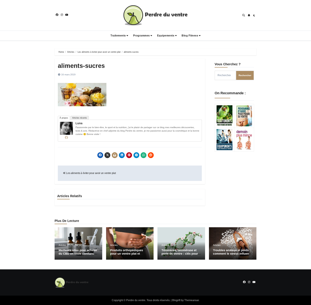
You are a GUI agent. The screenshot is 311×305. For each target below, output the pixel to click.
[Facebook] (66, 137)
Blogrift (176, 300)
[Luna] (66, 128)
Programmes (142, 35)
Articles (62, 245)
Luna (78, 123)
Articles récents (79, 118)
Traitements (118, 35)
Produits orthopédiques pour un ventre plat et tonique (126, 254)
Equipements (166, 35)
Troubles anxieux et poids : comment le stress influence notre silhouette (232, 254)
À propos (64, 118)
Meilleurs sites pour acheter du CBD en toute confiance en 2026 (78, 254)
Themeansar (191, 300)
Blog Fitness (190, 35)
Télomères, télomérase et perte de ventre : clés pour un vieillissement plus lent (179, 254)
